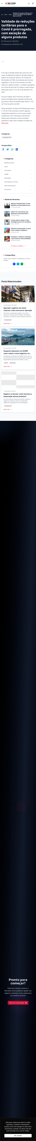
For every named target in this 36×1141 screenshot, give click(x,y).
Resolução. (5, 123)
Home (5, 14)
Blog (10, 14)
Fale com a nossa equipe (17, 1003)
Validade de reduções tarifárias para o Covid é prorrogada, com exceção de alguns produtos (23, 14)
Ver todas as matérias (17, 246)
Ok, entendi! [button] (18, 1135)
